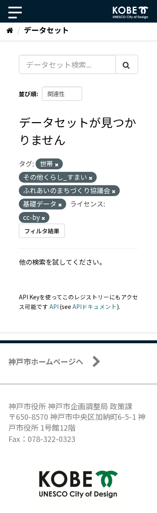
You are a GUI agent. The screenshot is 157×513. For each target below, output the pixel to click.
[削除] (57, 164)
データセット (46, 29)
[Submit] (127, 64)
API (54, 306)
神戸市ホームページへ (45, 361)
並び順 (27, 93)
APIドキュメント (94, 306)
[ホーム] (9, 29)
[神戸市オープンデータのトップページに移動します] (131, 12)
